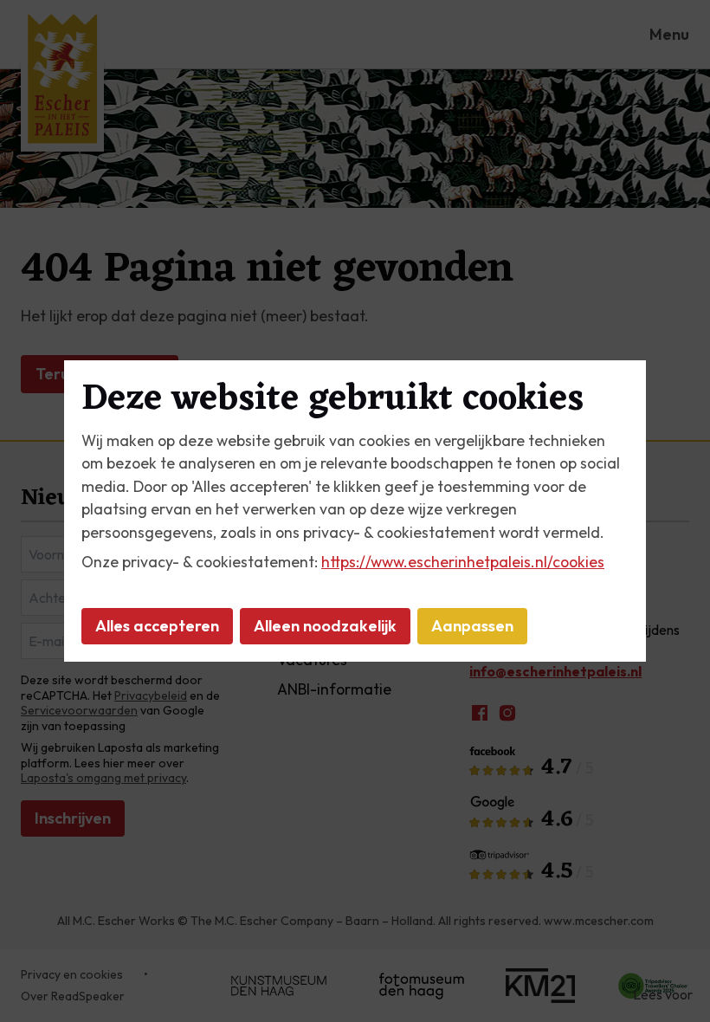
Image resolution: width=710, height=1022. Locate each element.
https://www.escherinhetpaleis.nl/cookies (462, 562)
